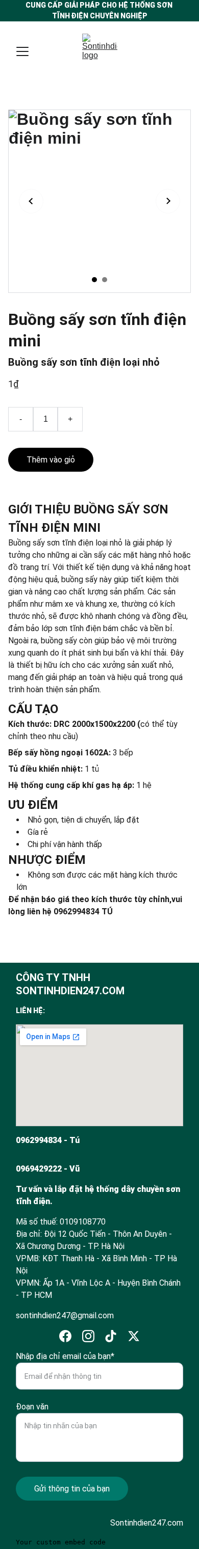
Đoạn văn (32, 1406)
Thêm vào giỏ (51, 460)
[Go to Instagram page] (88, 1336)
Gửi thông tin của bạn (72, 1488)
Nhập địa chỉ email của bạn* (65, 1356)
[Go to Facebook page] (65, 1336)
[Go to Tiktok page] (111, 1336)
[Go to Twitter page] (134, 1336)
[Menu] (22, 51)
